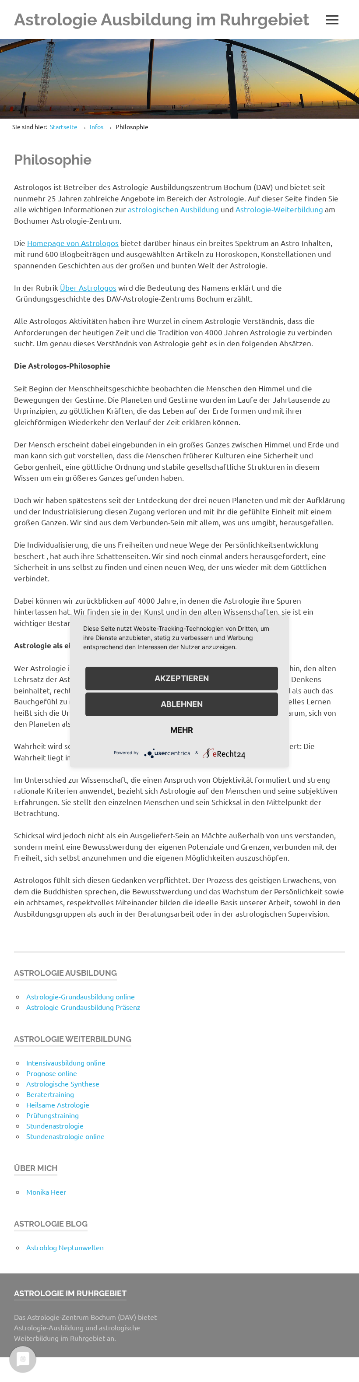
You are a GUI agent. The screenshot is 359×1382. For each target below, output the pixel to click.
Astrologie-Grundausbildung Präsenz (83, 1006)
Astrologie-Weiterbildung (279, 209)
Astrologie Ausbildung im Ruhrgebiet (162, 19)
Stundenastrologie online (65, 1136)
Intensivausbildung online (66, 1062)
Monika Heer (46, 1191)
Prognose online (51, 1073)
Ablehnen (182, 704)
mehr (181, 730)
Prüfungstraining (52, 1115)
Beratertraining (50, 1094)
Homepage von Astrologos (73, 242)
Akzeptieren (182, 678)
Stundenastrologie (55, 1125)
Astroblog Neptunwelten (65, 1247)
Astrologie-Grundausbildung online (80, 996)
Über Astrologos (88, 287)
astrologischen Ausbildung (173, 209)
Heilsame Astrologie (57, 1104)
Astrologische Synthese (62, 1083)
